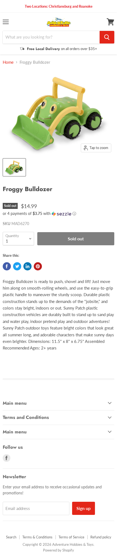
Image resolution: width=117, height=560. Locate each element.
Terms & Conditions (37, 537)
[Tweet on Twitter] (17, 266)
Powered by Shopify (58, 550)
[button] (58, 213)
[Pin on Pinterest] (38, 266)
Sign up (83, 508)
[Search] (107, 37)
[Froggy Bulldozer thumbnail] (14, 167)
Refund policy (100, 537)
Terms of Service (71, 537)
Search (11, 537)
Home (8, 62)
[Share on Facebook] (7, 266)
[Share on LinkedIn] (27, 266)
